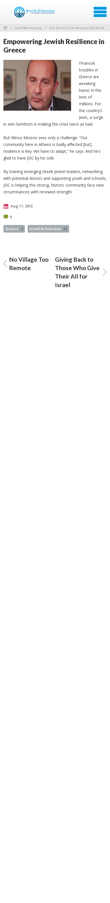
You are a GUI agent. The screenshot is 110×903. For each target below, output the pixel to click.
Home (5, 28)
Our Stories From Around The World (76, 28)
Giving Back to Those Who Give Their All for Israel (77, 272)
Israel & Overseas (48, 228)
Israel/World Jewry (28, 28)
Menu (100, 12)
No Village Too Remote (29, 263)
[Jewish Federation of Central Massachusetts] (35, 14)
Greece (14, 228)
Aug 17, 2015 (21, 206)
